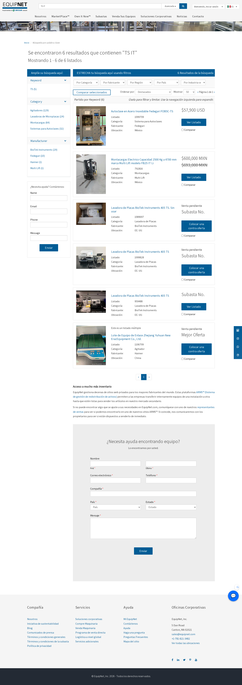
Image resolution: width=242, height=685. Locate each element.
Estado (150, 502)
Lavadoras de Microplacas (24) (47, 116)
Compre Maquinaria (86, 623)
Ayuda (126, 628)
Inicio (26, 42)
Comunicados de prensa (40, 632)
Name (33, 193)
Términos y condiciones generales (46, 637)
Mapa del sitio (131, 641)
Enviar (49, 248)
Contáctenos (130, 623)
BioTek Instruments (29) (43, 149)
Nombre (94, 458)
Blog (30, 628)
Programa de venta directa (90, 632)
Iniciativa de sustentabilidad (43, 623)
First (92, 468)
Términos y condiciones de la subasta (48, 641)
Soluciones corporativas (88, 619)
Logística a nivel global (88, 637)
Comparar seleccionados (92, 92)
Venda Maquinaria (85, 628)
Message (35, 233)
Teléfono (151, 475)
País (92, 502)
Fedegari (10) (37, 156)
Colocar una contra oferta (196, 226)
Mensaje (94, 515)
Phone (34, 219)
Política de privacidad (39, 646)
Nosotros (32, 619)
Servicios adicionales (87, 641)
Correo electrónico (100, 475)
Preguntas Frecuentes (135, 637)
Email (33, 206)
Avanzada (170, 6)
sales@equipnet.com (183, 634)
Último (149, 468)
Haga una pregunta (134, 632)
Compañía (96, 488)
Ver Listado (194, 122)
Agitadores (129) (39, 110)
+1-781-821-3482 (181, 638)
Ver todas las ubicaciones (186, 643)
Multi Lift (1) (37, 168)
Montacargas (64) (40, 122)
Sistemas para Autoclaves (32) (47, 128)
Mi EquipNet (130, 619)
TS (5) (33, 89)
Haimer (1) (36, 162)
